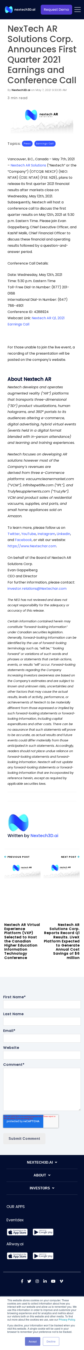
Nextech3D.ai (21, 90)
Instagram (46, 533)
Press (27, 143)
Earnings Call (45, 143)
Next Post (69, 857)
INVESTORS (40, 1188)
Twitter (14, 533)
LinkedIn (63, 533)
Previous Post (18, 857)
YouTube (28, 533)
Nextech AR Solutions (28, 165)
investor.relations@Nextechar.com (37, 588)
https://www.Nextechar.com (32, 546)
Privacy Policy (67, 1319)
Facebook (23, 539)
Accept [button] (33, 1341)
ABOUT (40, 1175)
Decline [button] (51, 1341)
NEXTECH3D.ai (40, 1162)
